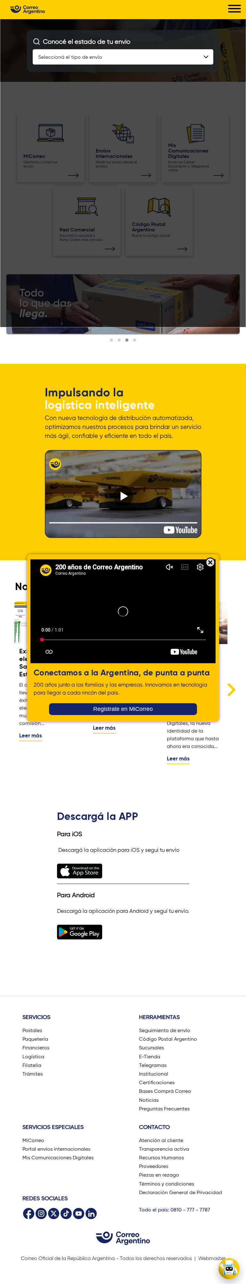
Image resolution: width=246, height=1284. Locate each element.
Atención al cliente (161, 1140)
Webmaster (212, 1258)
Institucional (153, 1074)
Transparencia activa (164, 1149)
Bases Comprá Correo (165, 1091)
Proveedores (153, 1166)
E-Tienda (149, 1057)
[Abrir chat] (229, 1268)
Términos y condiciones (166, 1184)
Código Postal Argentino (168, 1039)
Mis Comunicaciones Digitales (58, 1158)
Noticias (149, 1100)
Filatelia (31, 1065)
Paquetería (35, 1039)
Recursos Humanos (161, 1158)
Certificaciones (157, 1082)
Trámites (32, 1074)
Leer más (30, 735)
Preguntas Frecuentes (164, 1109)
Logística (33, 1057)
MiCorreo (33, 1140)
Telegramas (153, 1065)
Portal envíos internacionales (56, 1149)
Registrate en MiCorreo (123, 709)
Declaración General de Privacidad (180, 1192)
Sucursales (151, 1048)
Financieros (35, 1048)
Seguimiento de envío (164, 1030)
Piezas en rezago (159, 1175)
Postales (32, 1030)
